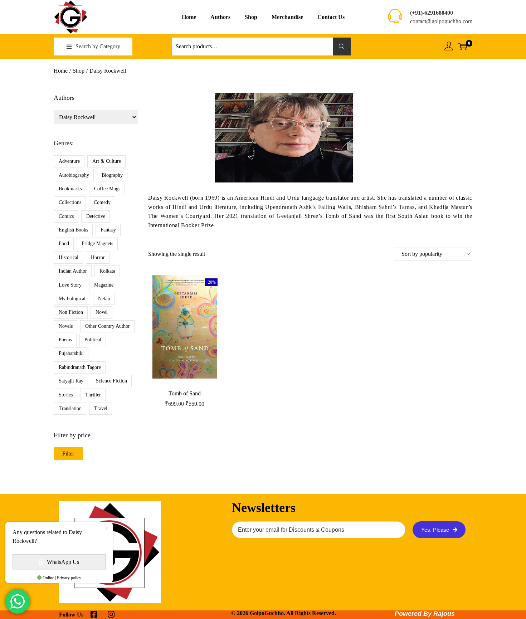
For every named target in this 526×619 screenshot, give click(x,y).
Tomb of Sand (185, 393)
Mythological (72, 298)
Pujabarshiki (71, 353)
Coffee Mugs (107, 188)
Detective (95, 216)
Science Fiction (111, 381)
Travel (100, 408)
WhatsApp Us (63, 562)
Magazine (103, 285)
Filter (68, 453)
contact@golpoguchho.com (441, 21)
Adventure (69, 161)
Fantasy (108, 230)
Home (61, 71)
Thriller (93, 395)
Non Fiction (71, 312)
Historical (68, 257)
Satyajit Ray (71, 381)
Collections (70, 202)
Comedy (102, 202)
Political (92, 339)
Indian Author (73, 271)
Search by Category (98, 46)
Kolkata (107, 271)
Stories (66, 395)
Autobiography (74, 175)
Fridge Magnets (97, 243)
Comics (66, 216)
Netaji (104, 298)
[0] (462, 46)
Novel (102, 312)
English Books (73, 230)
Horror (98, 257)
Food (64, 243)
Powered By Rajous (425, 613)
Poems (65, 339)
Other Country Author (107, 326)
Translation (70, 408)
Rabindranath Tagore (80, 367)
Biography (112, 175)
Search (342, 46)
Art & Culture (106, 161)
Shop (78, 71)
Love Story (70, 285)
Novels (66, 326)
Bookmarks (70, 188)
